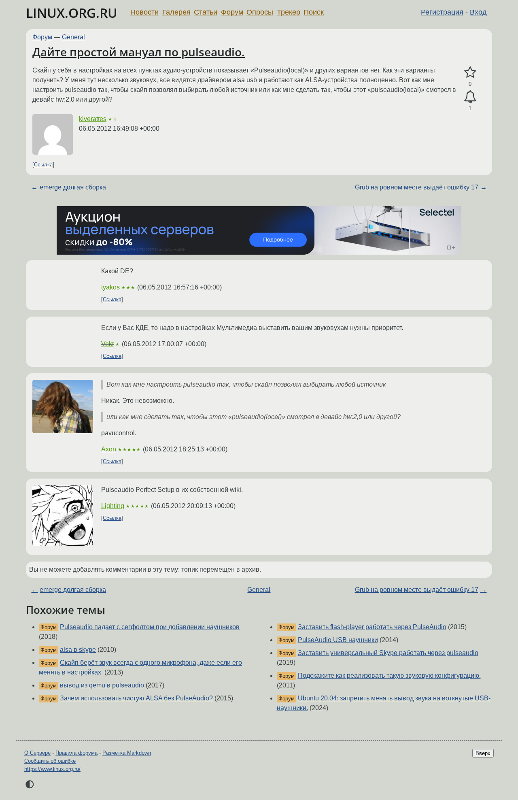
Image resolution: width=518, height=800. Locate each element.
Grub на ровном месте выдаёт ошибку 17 (416, 187)
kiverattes (92, 118)
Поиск (314, 12)
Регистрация (442, 12)
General (73, 37)
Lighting (112, 505)
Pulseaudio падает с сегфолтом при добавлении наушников (150, 626)
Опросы (259, 12)
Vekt (107, 343)
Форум (232, 12)
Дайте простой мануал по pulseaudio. (138, 52)
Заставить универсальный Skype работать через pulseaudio (388, 652)
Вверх (483, 753)
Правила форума (76, 753)
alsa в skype (78, 649)
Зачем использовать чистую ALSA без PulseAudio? (136, 698)
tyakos (110, 287)
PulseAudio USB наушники (338, 639)
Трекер (288, 12)
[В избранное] (470, 72)
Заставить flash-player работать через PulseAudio (372, 626)
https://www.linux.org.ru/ (52, 769)
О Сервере (37, 753)
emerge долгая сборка (73, 187)
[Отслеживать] (470, 97)
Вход (478, 12)
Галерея (176, 12)
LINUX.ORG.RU (71, 12)
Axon (108, 449)
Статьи (205, 12)
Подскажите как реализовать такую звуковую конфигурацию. (389, 675)
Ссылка (43, 165)
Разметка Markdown (126, 753)
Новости (144, 12)
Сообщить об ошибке (50, 761)
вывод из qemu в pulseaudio (102, 685)
